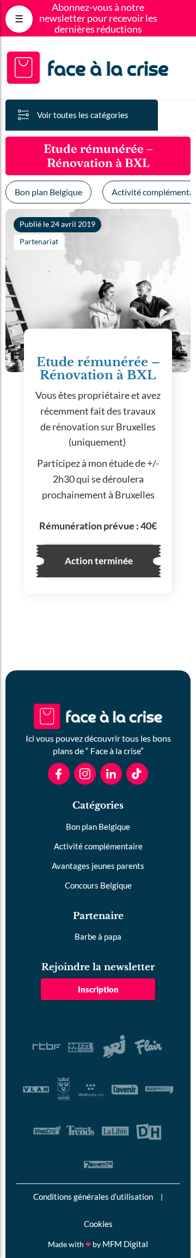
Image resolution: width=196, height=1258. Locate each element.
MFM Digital (125, 1244)
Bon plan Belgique (48, 192)
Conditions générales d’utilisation (93, 1196)
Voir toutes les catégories (82, 115)
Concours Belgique (98, 885)
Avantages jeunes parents (98, 866)
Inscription (98, 989)
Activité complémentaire (98, 846)
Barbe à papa (98, 936)
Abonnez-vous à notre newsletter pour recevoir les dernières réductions (98, 18)
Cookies (98, 1224)
